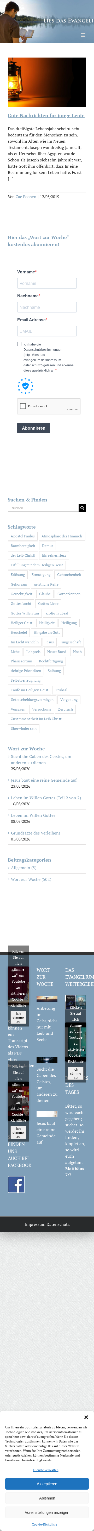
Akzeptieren (47, 1484)
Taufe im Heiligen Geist (29, 689)
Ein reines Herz (54, 555)
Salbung (54, 670)
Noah (77, 651)
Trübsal (61, 689)
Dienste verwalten (45, 1470)
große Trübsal (57, 613)
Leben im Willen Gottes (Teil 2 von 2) (46, 798)
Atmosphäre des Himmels (62, 536)
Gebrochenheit (69, 574)
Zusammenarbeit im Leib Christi (36, 718)
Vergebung (69, 699)
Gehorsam (19, 584)
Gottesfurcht (21, 603)
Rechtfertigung (51, 660)
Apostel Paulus (23, 536)
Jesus (49, 641)
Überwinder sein (24, 728)
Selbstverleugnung (25, 680)
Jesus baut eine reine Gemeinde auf (44, 780)
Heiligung (69, 622)
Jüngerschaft (71, 641)
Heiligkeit (47, 622)
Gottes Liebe (48, 603)
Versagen (18, 709)
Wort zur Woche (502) (31, 879)
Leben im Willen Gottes (33, 815)
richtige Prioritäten (26, 670)
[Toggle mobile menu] (83, 35)
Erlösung (18, 574)
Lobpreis (33, 651)
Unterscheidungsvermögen (32, 699)
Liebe (15, 651)
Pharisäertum (21, 660)
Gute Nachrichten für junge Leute (46, 115)
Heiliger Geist (21, 622)
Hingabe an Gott (47, 632)
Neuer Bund (56, 651)
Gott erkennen (68, 593)
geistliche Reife (46, 584)
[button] (86, 1417)
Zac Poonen (26, 196)
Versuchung (41, 709)
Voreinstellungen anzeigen (47, 1512)
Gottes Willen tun (25, 613)
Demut (47, 545)
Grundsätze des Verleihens (36, 833)
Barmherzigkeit (23, 545)
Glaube (45, 593)
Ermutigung (41, 574)
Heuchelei (19, 632)
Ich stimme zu (18, 1017)
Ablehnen (47, 1498)
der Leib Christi (23, 555)
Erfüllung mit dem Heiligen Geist (37, 564)
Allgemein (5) (23, 867)
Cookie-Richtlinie (44, 1524)
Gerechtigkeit (21, 593)
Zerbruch (65, 709)
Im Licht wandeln (25, 641)
